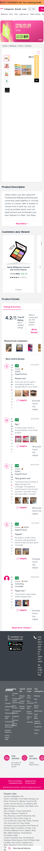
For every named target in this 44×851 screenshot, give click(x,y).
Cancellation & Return (16, 712)
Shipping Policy (30, 781)
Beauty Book (22, 697)
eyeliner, (21, 806)
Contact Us (15, 694)
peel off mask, (29, 840)
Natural (36, 730)
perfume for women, (17, 801)
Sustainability (9, 722)
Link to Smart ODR (7, 737)
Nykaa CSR (7, 717)
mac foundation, (18, 828)
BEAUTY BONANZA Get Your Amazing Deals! (20, 2)
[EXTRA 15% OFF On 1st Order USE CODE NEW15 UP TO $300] (22, 31)
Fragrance (38, 727)
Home (4, 46)
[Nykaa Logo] (2, 8)
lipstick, (7, 796)
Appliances (38, 711)
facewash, (14, 838)
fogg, (26, 818)
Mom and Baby (36, 716)
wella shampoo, (14, 833)
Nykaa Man (29, 707)
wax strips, (27, 821)
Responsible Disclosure (9, 726)
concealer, (14, 799)
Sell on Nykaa (14, 724)
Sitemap (30, 722)
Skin (35, 699)
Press (7, 710)
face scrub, (16, 843)
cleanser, (14, 813)
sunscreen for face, (15, 823)
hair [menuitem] (16, 14)
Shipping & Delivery (15, 718)
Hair (35, 702)
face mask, (23, 799)
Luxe (36, 733)
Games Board (22, 702)
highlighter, (15, 796)
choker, (28, 828)
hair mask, (29, 806)
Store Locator (15, 707)
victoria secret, (16, 804)
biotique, (32, 799)
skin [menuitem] (11, 14)
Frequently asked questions (16, 700)
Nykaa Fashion (30, 712)
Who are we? (6, 698)
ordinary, (11, 811)
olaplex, (28, 830)
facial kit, (30, 801)
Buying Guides (22, 707)
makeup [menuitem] (4, 14)
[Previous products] (4, 267)
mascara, (11, 816)
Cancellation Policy (15, 783)
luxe (24, 9)
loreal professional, (24, 816)
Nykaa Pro (29, 718)
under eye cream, (15, 821)
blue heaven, (17, 840)
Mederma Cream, (16, 845)
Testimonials (9, 713)
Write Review (34, 331)
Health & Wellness (37, 722)
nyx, (20, 838)
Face (21, 46)
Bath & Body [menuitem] (35, 14)
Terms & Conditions (15, 781)
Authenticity (9, 707)
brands (18, 9)
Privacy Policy (30, 783)
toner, (18, 811)
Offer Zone (29, 697)
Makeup (13, 46)
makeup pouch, (17, 830)
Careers (8, 703)
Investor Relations (8, 731)
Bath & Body (36, 707)
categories (9, 9)
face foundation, (20, 825)
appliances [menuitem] (24, 14)
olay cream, (18, 818)
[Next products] (40, 267)
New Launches (30, 702)
